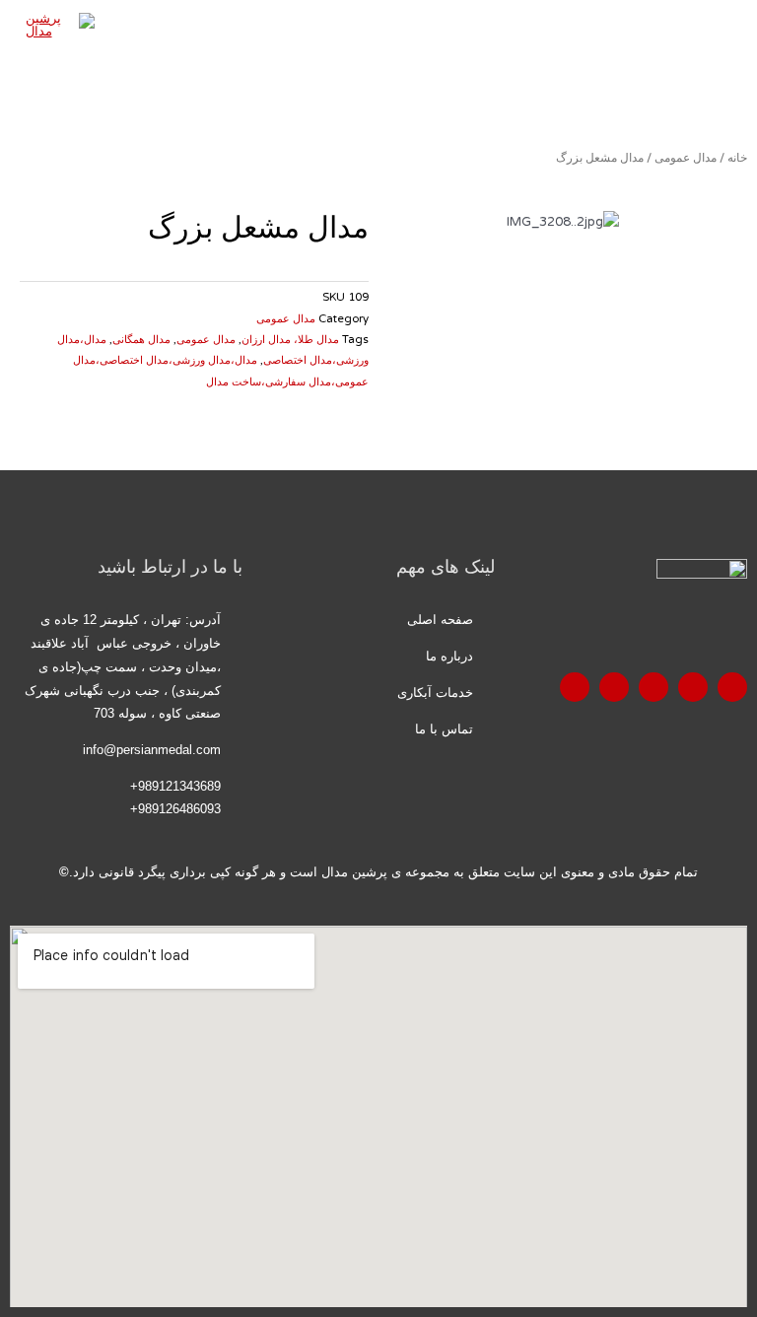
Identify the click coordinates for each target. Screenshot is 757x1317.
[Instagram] (614, 687)
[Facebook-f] (732, 687)
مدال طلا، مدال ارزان (290, 339)
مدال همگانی (141, 339)
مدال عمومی (685, 158)
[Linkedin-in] (574, 687)
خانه (737, 158)
